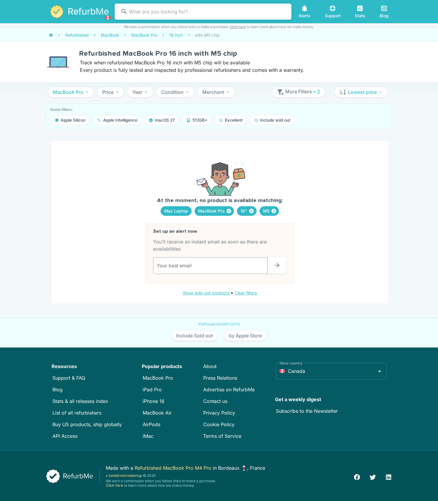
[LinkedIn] (388, 476)
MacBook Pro (158, 378)
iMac (148, 436)
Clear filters (246, 292)
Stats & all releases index (80, 401)
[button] (71, 92)
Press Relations (220, 378)
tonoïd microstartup (125, 475)
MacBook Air (157, 413)
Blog (57, 390)
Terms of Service (222, 436)
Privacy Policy (219, 413)
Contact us (215, 401)
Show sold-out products (207, 292)
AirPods (151, 424)
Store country (290, 363)
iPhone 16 (153, 401)
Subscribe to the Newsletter (307, 411)
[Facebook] (357, 476)
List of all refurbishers (76, 413)
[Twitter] (372, 476)
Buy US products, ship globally (87, 424)
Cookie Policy (218, 424)
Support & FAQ (68, 378)
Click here (238, 27)
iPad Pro (152, 390)
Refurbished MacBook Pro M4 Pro (174, 468)
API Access (64, 436)
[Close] (229, 211)
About (210, 366)
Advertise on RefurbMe (229, 390)
